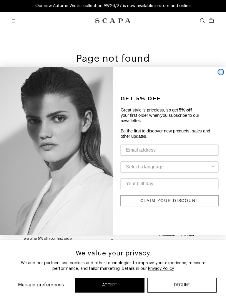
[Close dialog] (221, 72)
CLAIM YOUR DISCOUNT (169, 200)
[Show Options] (213, 167)
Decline (182, 285)
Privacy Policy (161, 269)
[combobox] (167, 167)
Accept (109, 285)
